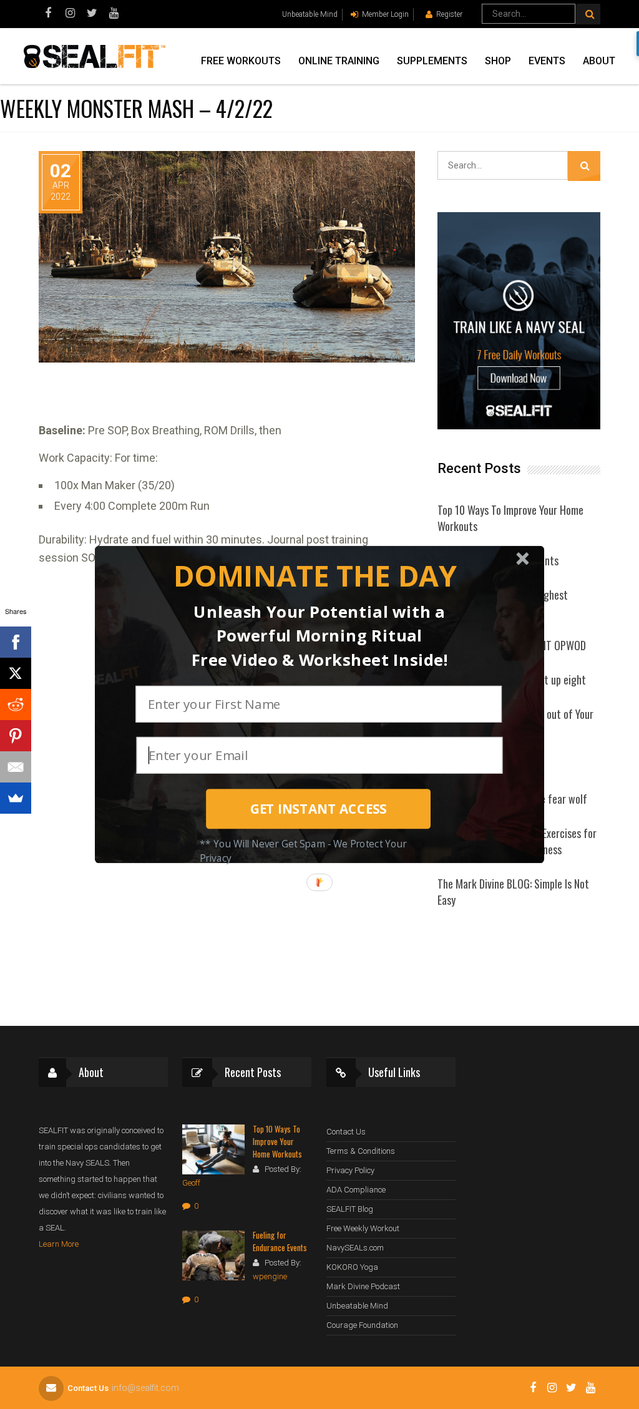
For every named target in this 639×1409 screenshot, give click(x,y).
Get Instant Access (318, 808)
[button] (315, 576)
